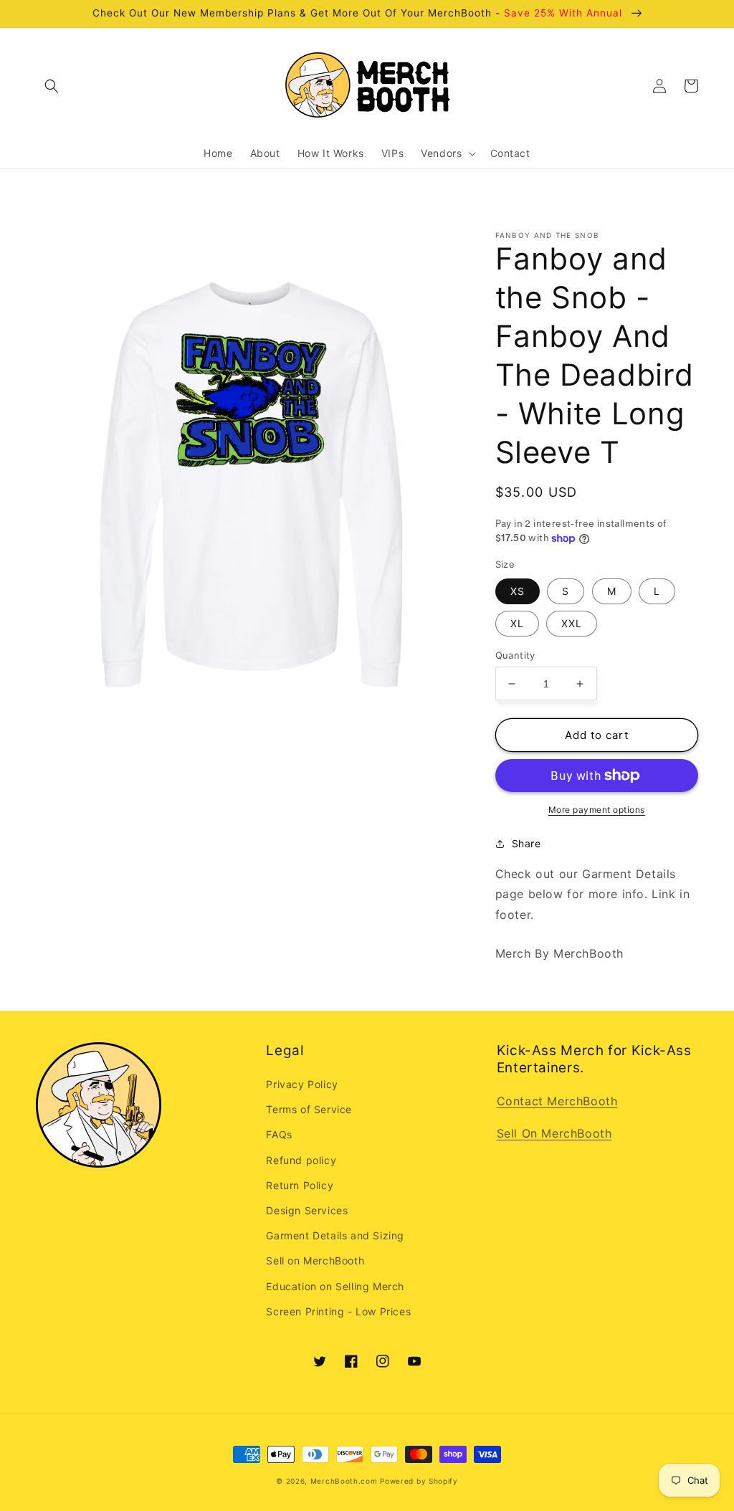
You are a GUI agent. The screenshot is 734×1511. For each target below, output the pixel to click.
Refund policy (301, 1160)
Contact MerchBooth (557, 1101)
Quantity (515, 655)
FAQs (279, 1134)
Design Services (307, 1210)
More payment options (596, 809)
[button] (51, 86)
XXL (571, 623)
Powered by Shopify (419, 1481)
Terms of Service (309, 1109)
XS (517, 591)
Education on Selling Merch (335, 1286)
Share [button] (526, 843)
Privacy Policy (302, 1084)
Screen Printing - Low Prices (338, 1311)
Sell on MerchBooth (315, 1260)
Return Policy (299, 1185)
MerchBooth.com (344, 1481)
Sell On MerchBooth (554, 1133)
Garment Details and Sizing (335, 1235)
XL (517, 623)
